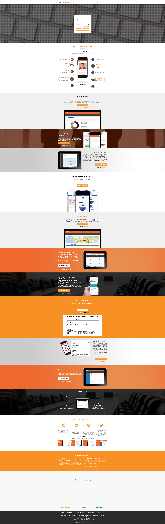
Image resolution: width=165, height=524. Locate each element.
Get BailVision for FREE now (63, 378)
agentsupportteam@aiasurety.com (65, 507)
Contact (105, 2)
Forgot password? (86, 26)
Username (77, 19)
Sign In (98, 2)
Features (101, 2)
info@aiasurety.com (94, 519)
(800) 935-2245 (86, 84)
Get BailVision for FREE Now (63, 142)
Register (82, 30)
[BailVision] (64, 2)
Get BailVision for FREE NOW (82, 81)
